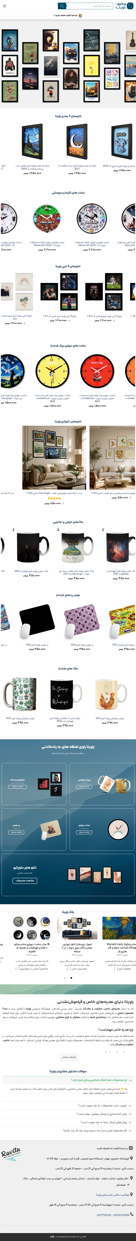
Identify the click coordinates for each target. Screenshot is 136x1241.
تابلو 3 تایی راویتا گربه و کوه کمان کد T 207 (46, 318)
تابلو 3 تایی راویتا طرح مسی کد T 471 (91, 316)
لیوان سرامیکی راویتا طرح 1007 (88, 718)
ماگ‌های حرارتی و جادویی (68, 522)
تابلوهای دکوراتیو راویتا (68, 421)
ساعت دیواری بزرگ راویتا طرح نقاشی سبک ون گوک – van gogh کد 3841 (45, 397)
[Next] (2, 152)
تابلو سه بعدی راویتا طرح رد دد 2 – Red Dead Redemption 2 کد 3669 (71, 167)
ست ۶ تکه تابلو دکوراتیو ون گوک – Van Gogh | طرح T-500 (95, 493)
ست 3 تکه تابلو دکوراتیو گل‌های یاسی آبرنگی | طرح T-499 (28, 493)
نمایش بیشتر (69, 1057)
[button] (4, 6)
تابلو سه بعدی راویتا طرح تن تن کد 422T (26, 166)
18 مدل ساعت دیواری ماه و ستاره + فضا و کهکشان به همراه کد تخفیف (116, 948)
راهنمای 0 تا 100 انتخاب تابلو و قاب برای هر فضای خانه (25, 946)
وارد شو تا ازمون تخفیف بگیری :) (65, 15)
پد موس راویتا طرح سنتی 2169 (50, 645)
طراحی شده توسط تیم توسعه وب (68, 1236)
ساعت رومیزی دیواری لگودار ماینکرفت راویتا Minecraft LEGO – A (75, 244)
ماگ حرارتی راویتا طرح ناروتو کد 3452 (70, 571)
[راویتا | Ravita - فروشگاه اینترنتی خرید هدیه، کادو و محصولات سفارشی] (125, 5)
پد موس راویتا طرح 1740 (94, 645)
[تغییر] (130, 1080)
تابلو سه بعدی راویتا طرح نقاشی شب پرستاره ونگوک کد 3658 (116, 167)
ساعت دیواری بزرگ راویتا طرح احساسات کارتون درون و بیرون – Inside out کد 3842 (90, 398)
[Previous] (133, 152)
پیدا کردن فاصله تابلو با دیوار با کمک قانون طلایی (71, 946)
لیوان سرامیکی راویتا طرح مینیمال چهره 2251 (44, 720)
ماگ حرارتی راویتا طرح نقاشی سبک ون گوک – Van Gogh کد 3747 (114, 573)
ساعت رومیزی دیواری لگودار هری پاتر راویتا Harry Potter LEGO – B (30, 244)
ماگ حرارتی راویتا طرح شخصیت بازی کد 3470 (25, 573)
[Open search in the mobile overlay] (85, 6)
